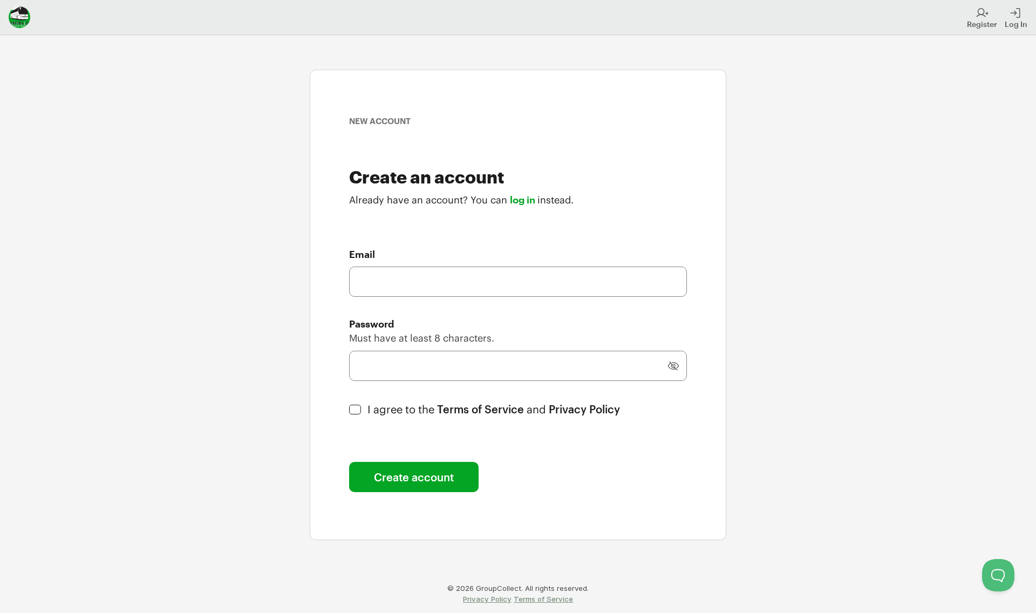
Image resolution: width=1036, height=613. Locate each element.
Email (362, 254)
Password (371, 324)
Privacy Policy (584, 409)
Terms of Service (482, 409)
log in (523, 200)
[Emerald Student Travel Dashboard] (19, 17)
